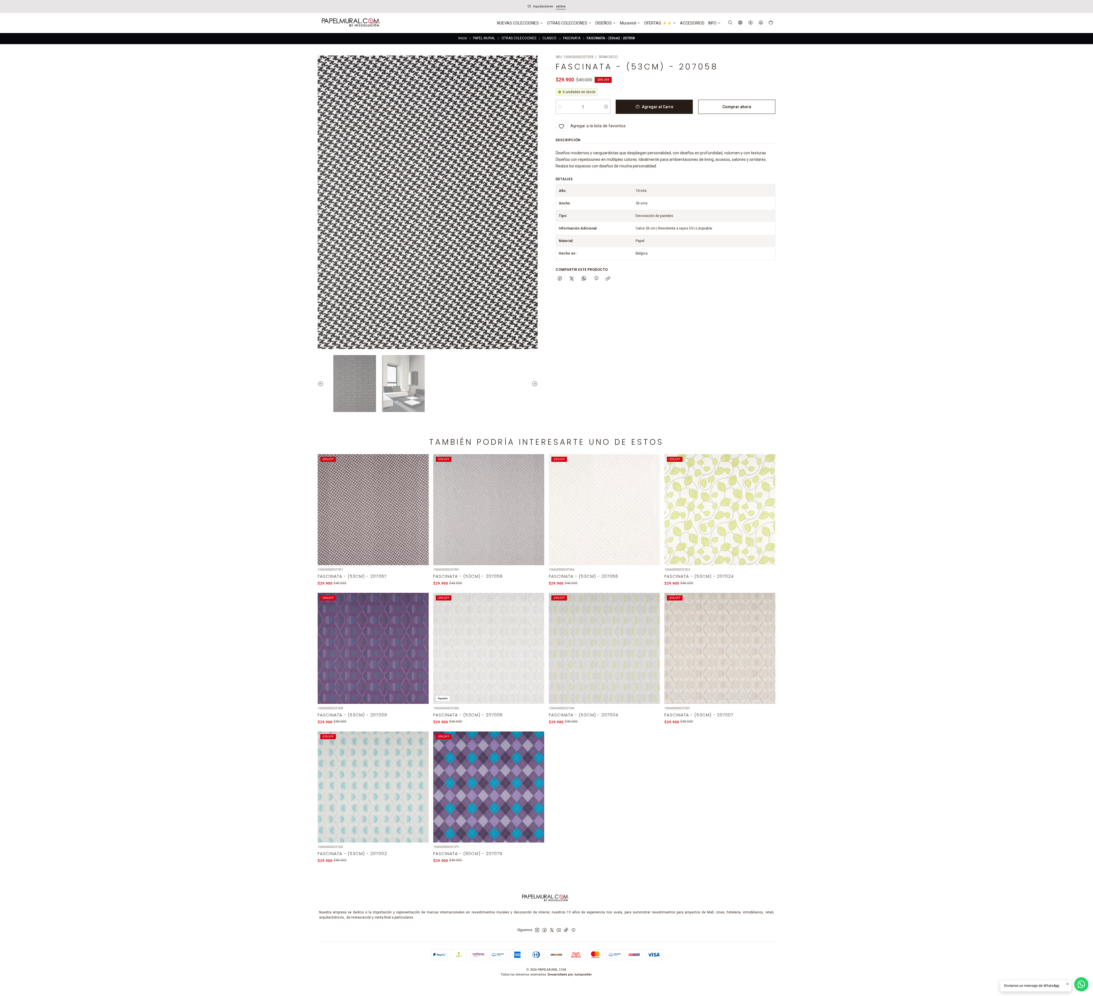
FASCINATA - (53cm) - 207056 (583, 576)
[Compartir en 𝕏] (572, 278)
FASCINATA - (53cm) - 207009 (352, 715)
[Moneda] (750, 23)
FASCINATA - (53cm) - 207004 (583, 715)
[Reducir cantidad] (560, 107)
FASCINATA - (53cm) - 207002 (352, 853)
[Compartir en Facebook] (560, 278)
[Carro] (770, 23)
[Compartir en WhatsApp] (584, 278)
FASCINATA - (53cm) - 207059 (468, 576)
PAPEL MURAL (484, 38)
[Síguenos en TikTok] (566, 930)
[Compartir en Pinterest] (596, 278)
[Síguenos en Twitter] (551, 930)
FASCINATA (571, 38)
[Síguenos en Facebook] (544, 930)
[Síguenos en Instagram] (537, 930)
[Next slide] (533, 383)
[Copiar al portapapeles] (608, 278)
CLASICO (549, 38)
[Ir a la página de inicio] (350, 23)
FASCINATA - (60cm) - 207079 (467, 853)
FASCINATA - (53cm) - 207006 (468, 715)
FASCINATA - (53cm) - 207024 (699, 576)
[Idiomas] (740, 23)
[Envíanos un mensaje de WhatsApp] (1081, 984)
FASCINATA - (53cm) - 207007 (699, 715)
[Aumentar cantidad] (606, 107)
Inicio (462, 38)
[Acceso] (760, 23)
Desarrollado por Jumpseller (570, 974)
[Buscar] (730, 23)
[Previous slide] (322, 383)
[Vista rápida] (421, 516)
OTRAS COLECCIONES (519, 38)
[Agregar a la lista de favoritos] (421, 504)
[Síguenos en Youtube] (558, 930)
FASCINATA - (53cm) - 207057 (352, 576)
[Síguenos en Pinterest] (573, 930)
